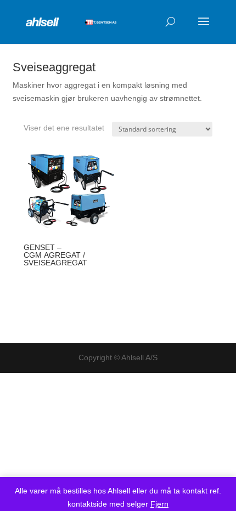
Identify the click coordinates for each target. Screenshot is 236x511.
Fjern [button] (159, 503)
